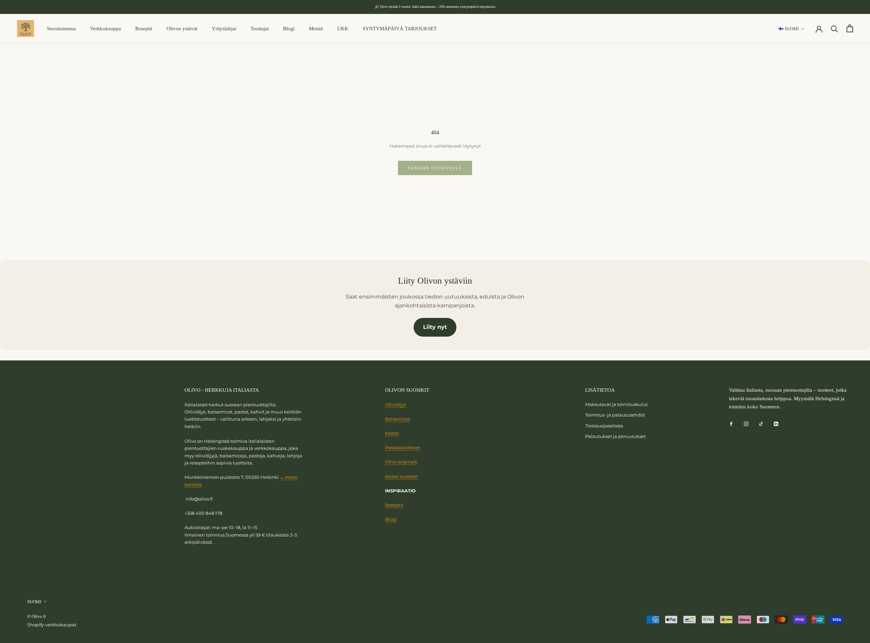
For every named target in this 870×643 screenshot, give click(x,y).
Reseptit (143, 28)
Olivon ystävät (182, 28)
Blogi (289, 28)
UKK (342, 28)
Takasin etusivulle (435, 168)
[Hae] (834, 28)
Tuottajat (259, 28)
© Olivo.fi (36, 616)
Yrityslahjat (224, 28)
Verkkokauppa (105, 28)
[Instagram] (746, 423)
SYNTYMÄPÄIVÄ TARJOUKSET (400, 28)
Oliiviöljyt (395, 404)
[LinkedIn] (776, 423)
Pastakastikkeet (402, 447)
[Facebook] (731, 423)
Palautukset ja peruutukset (615, 436)
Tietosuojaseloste (604, 425)
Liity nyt (435, 327)
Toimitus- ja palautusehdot (615, 415)
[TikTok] (761, 423)
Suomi (34, 601)
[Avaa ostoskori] (850, 28)
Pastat (392, 433)
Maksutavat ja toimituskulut (616, 404)
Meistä (316, 28)
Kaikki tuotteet (401, 476)
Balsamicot (397, 419)
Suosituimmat (61, 28)
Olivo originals (401, 461)
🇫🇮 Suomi (788, 28)
